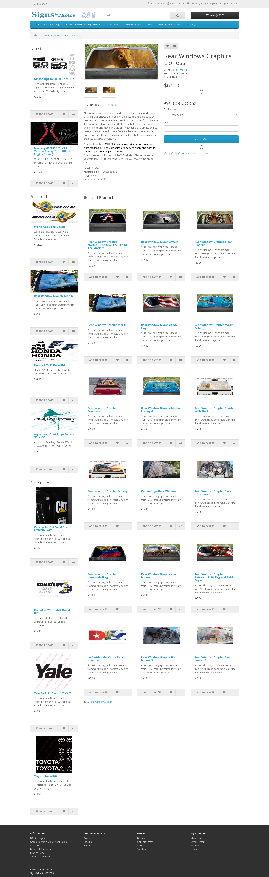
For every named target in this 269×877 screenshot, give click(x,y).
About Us (35, 845)
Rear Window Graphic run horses (158, 575)
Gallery (191, 24)
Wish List (195, 845)
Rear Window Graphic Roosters (102, 409)
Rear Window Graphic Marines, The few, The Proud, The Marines (108, 245)
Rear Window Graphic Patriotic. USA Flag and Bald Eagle (214, 577)
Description (93, 104)
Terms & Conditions (40, 856)
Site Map (88, 845)
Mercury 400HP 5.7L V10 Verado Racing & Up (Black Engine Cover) (52, 151)
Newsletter (196, 849)
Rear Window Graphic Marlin (53, 296)
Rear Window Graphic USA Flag (159, 326)
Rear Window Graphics (170, 24)
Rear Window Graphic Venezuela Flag (102, 575)
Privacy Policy (37, 852)
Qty (166, 122)
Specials (141, 849)
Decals (149, 24)
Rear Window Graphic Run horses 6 (212, 658)
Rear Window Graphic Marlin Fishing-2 (160, 409)
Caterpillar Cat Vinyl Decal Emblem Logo (52, 528)
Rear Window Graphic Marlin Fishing (214, 326)
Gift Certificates (145, 841)
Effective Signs (37, 838)
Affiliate (141, 845)
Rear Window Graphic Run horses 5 (158, 658)
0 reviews (186, 153)
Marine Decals (133, 24)
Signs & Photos (179, 69)
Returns (88, 841)
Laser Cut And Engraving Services (83, 24)
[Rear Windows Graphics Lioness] (121, 61)
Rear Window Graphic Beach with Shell (214, 409)
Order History (198, 841)
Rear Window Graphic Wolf (159, 242)
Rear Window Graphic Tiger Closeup (213, 243)
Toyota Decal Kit (45, 776)
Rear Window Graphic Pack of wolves (213, 492)
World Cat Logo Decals (50, 227)
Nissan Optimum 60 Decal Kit (54, 79)
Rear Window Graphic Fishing (107, 491)
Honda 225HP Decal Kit (49, 365)
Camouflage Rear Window (158, 491)
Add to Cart (201, 139)
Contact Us (89, 838)
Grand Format (113, 24)
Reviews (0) (110, 104)
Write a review (200, 153)
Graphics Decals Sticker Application (48, 841)
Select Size (171, 109)
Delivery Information (40, 849)
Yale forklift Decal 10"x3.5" (52, 693)
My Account (197, 838)
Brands (141, 838)
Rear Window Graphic (101, 701)
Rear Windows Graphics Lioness (61, 35)
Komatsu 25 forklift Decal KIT (52, 611)
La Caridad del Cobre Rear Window (105, 658)
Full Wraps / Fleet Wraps (48, 24)
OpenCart (48, 869)
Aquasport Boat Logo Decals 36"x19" (54, 435)
